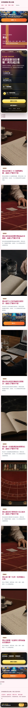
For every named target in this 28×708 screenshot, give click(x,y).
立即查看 (21, 704)
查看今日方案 (14, 101)
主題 (6, 5)
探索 (2, 5)
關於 (13, 5)
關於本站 (15, 694)
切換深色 (17, 5)
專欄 (9, 5)
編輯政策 (9, 694)
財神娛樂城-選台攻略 (7, 2)
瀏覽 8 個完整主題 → (7, 46)
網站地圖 (20, 694)
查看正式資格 (14, 661)
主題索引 (3, 694)
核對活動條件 (14, 105)
